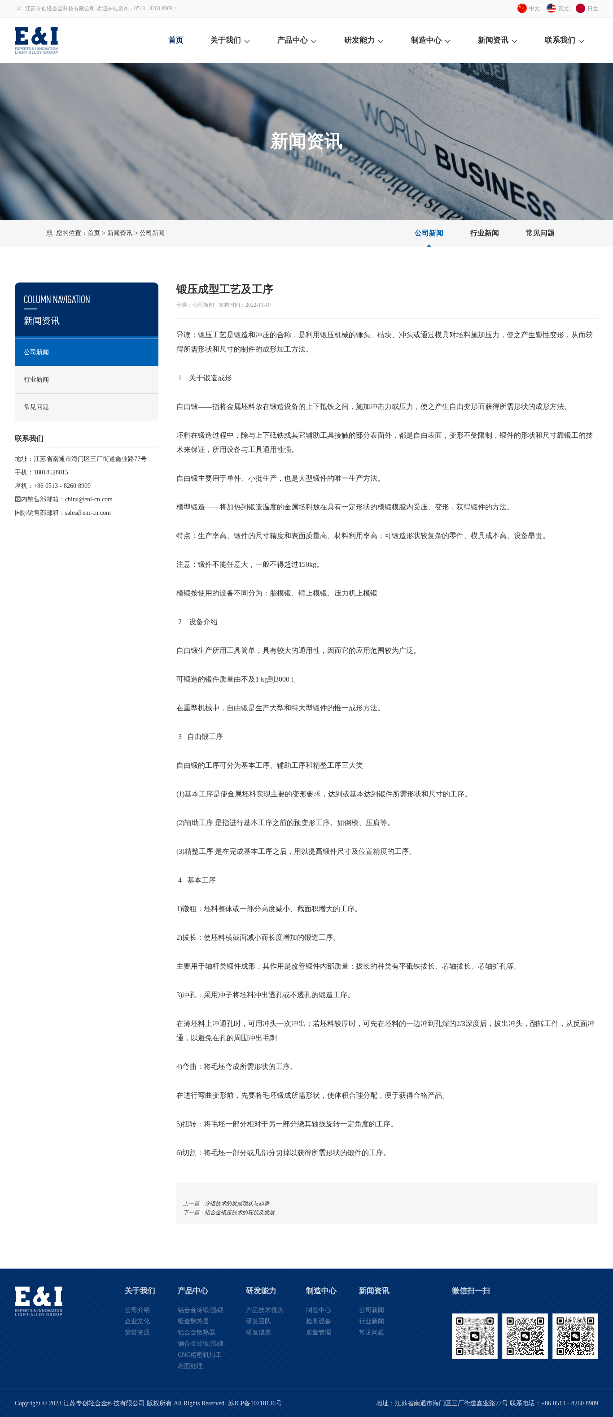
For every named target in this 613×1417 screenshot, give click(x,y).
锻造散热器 (193, 1321)
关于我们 (225, 40)
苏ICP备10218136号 (255, 1403)
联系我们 (560, 40)
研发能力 (359, 40)
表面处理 (190, 1366)
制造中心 (426, 40)
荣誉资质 (137, 1332)
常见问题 (540, 233)
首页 (176, 40)
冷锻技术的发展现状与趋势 (237, 1203)
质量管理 (318, 1332)
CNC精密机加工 (200, 1355)
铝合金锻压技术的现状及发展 (240, 1212)
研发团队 (258, 1321)
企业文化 (137, 1321)
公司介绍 (137, 1310)
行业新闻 (484, 233)
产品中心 (292, 40)
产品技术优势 (265, 1310)
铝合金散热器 (196, 1332)
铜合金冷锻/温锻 (200, 1343)
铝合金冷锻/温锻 (200, 1310)
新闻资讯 (493, 40)
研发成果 (258, 1332)
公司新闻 (429, 233)
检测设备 (318, 1321)
